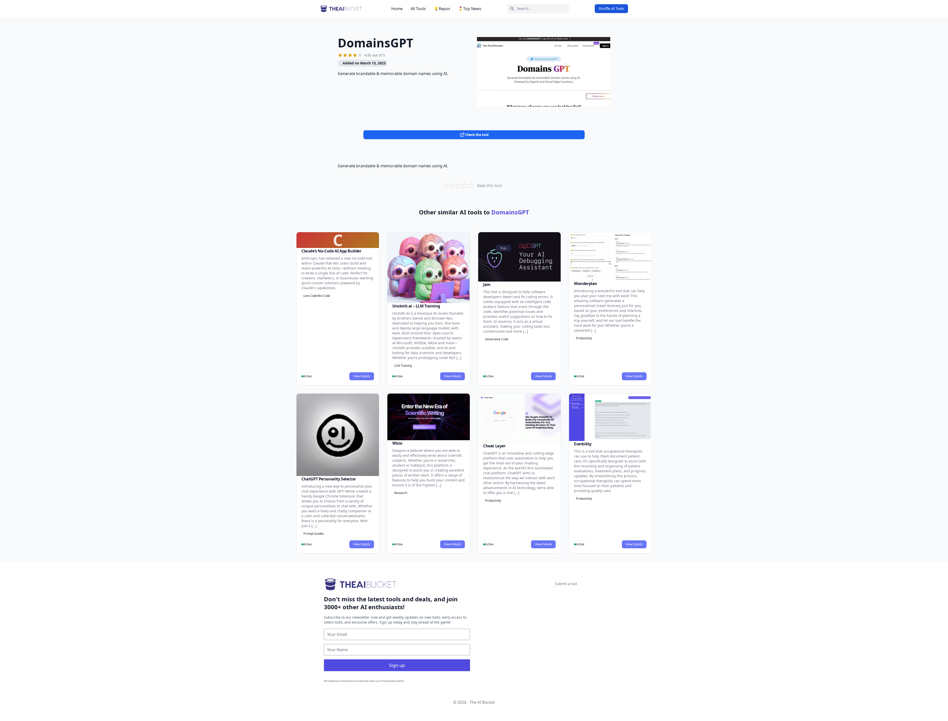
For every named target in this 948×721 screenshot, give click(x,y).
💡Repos (442, 8)
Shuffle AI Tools (611, 8)
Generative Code (496, 339)
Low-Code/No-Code (316, 296)
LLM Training (403, 365)
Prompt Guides (313, 533)
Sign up (397, 665)
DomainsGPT (375, 43)
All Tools (418, 8)
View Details (361, 376)
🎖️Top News (469, 8)
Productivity (584, 338)
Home (397, 8)
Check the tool (477, 134)
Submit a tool (566, 583)
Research (400, 493)
